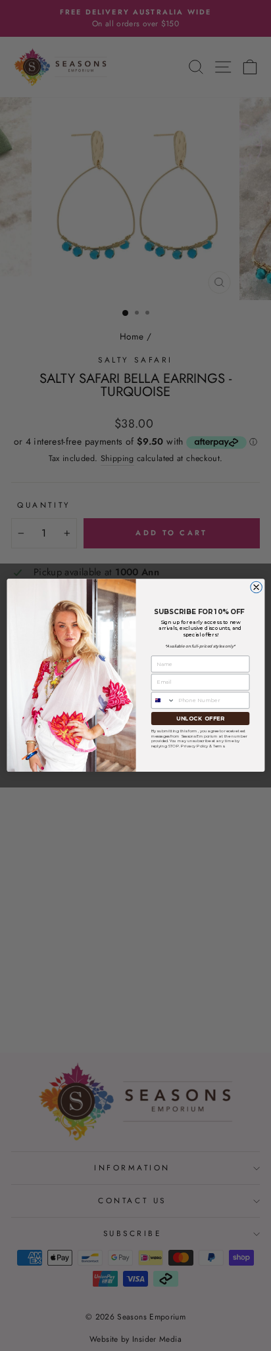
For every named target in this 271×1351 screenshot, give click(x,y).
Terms (218, 746)
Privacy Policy (194, 746)
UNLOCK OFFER (200, 718)
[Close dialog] (256, 588)
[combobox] (163, 700)
